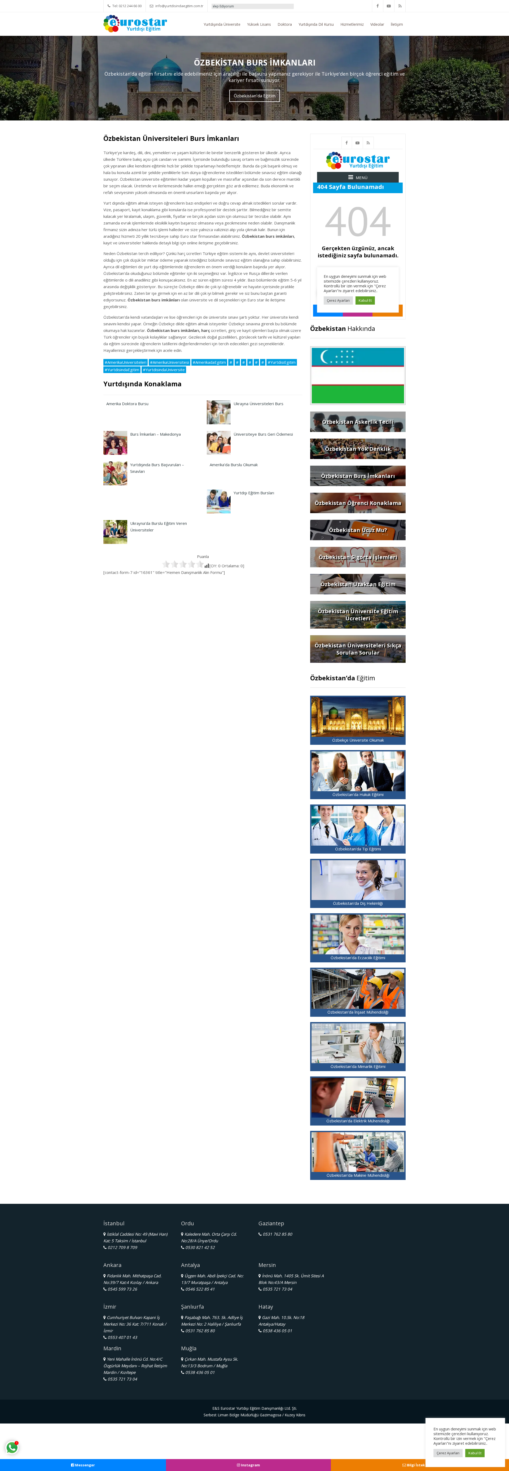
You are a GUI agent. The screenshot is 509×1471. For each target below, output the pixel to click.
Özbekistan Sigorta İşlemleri (358, 557)
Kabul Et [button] (474, 1453)
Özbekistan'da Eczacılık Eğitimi (358, 957)
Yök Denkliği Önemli (262, 6)
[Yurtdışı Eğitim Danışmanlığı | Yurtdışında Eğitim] (135, 23)
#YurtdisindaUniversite (164, 369)
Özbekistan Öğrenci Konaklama (358, 503)
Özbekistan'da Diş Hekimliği (358, 903)
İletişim (397, 24)
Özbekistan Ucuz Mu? (358, 530)
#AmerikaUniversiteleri (125, 362)
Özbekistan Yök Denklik (358, 448)
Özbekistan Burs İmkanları (358, 475)
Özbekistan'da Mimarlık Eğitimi (358, 1066)
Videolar (377, 24)
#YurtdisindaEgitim (122, 369)
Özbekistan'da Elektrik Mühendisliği (358, 1120)
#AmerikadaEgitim (209, 362)
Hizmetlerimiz (352, 24)
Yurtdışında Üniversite (222, 24)
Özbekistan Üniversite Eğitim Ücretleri (358, 615)
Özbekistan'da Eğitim (254, 96)
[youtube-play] (388, 6)
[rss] (400, 6)
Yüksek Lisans (259, 24)
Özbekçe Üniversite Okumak (358, 740)
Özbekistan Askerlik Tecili (358, 421)
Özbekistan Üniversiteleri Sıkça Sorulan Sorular (358, 649)
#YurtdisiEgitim (282, 362)
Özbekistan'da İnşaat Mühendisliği (357, 1012)
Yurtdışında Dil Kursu (316, 24)
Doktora (285, 24)
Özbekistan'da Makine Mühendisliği (358, 1175)
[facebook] (377, 6)
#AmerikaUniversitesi (169, 362)
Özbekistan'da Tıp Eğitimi (358, 848)
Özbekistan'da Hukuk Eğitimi (358, 794)
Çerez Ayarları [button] (448, 1453)
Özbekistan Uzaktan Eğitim (358, 584)
